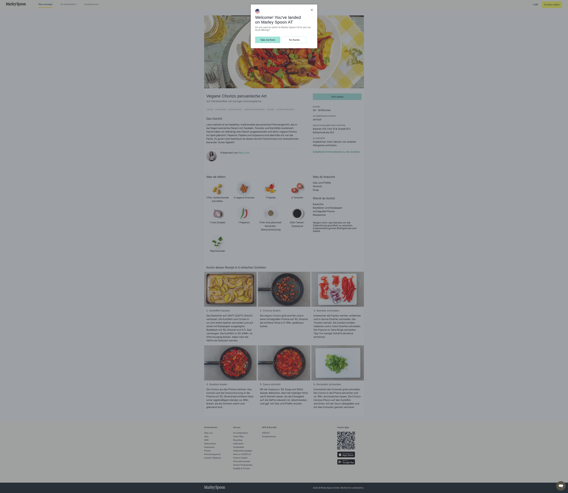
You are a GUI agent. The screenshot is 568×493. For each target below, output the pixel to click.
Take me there (267, 40)
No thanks (294, 40)
